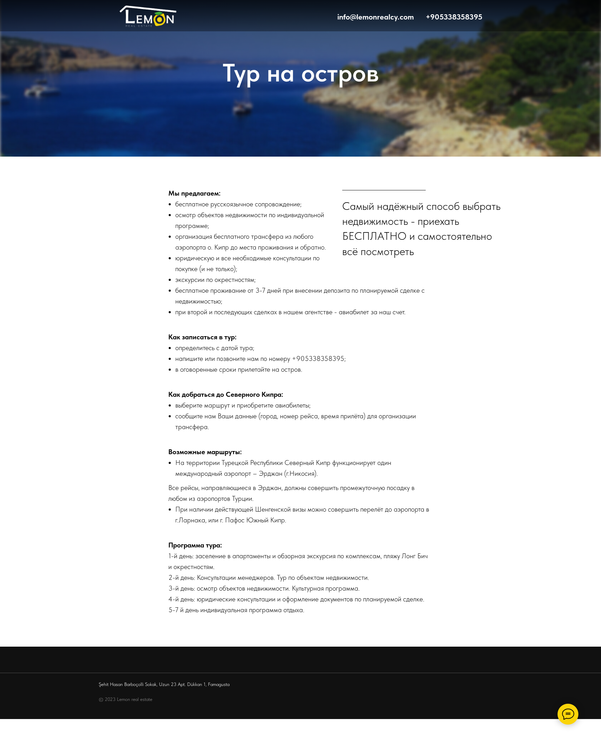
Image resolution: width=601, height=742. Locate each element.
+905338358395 (318, 358)
